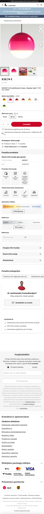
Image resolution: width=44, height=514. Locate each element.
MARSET (25, 160)
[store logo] (11, 4)
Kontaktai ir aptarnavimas (15, 416)
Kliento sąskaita (8, 449)
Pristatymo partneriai (13, 481)
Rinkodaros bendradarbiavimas (14, 432)
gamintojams (23, 408)
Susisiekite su (7, 428)
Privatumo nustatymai (10, 495)
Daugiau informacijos (11, 248)
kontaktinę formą (30, 402)
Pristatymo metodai (9, 439)
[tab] (22, 437)
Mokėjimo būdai (8, 435)
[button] (4, 71)
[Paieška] (37, 4)
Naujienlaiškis (7, 446)
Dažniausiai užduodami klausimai (14, 425)
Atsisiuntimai (8, 260)
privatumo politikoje (29, 404)
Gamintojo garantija (9, 456)
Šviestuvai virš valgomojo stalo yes (15, 276)
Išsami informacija (10, 254)
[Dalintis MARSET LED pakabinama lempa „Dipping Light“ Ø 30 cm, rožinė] (40, 30)
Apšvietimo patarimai (10, 453)
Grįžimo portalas (8, 442)
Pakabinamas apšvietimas (12, 21)
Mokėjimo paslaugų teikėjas (16, 463)
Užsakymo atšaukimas (11, 421)
